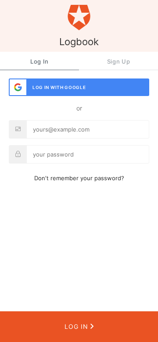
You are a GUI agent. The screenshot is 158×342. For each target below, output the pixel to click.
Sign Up (118, 61)
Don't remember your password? (79, 178)
